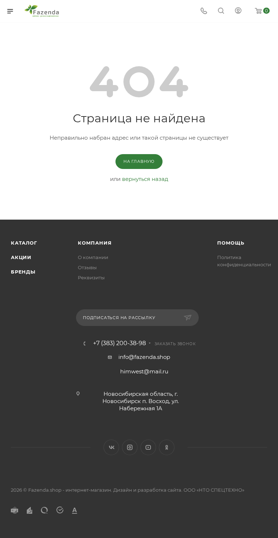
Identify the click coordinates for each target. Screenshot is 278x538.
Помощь (230, 243)
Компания (94, 243)
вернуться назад (145, 178)
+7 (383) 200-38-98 (119, 343)
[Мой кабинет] (238, 11)
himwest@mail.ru (144, 371)
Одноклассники (166, 447)
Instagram (130, 447)
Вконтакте (111, 447)
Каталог (24, 243)
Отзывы (87, 267)
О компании (93, 257)
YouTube (148, 447)
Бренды (23, 272)
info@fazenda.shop (144, 356)
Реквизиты (91, 277)
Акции (21, 257)
